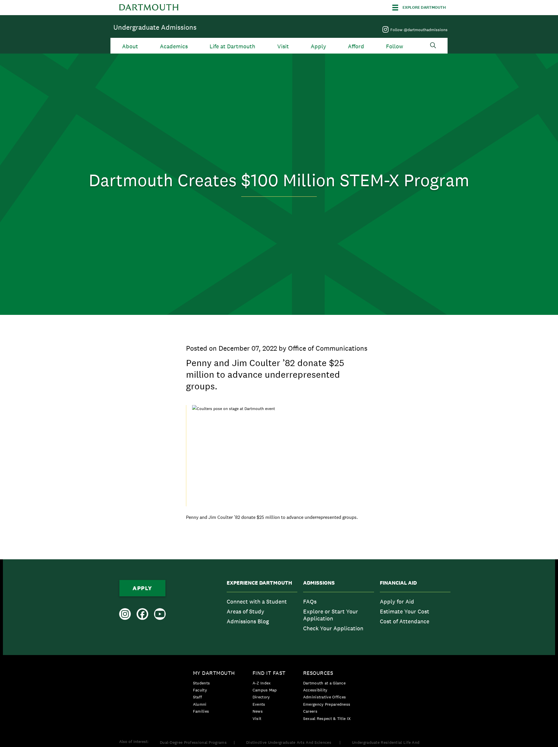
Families (201, 711)
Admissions (319, 583)
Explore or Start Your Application (330, 615)
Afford (356, 46)
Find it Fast (269, 673)
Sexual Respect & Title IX (327, 718)
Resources (318, 673)
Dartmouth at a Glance (324, 683)
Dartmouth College (148, 7)
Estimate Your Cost (404, 611)
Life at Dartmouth (232, 46)
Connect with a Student (257, 601)
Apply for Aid (397, 601)
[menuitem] (262, 607)
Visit (283, 46)
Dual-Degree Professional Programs (193, 742)
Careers (310, 711)
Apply (318, 46)
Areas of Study (245, 611)
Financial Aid (398, 583)
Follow (394, 46)
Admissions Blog (248, 621)
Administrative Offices (324, 697)
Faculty (200, 690)
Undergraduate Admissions (154, 27)
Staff (197, 697)
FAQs (309, 601)
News (258, 711)
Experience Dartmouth (259, 583)
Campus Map (265, 690)
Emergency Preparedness (326, 704)
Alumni (200, 704)
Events (259, 704)
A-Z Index (262, 683)
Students (201, 683)
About (130, 46)
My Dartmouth (214, 673)
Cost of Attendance (404, 621)
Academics (174, 46)
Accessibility (315, 690)
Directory (261, 697)
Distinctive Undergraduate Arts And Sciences (289, 742)
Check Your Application (333, 628)
